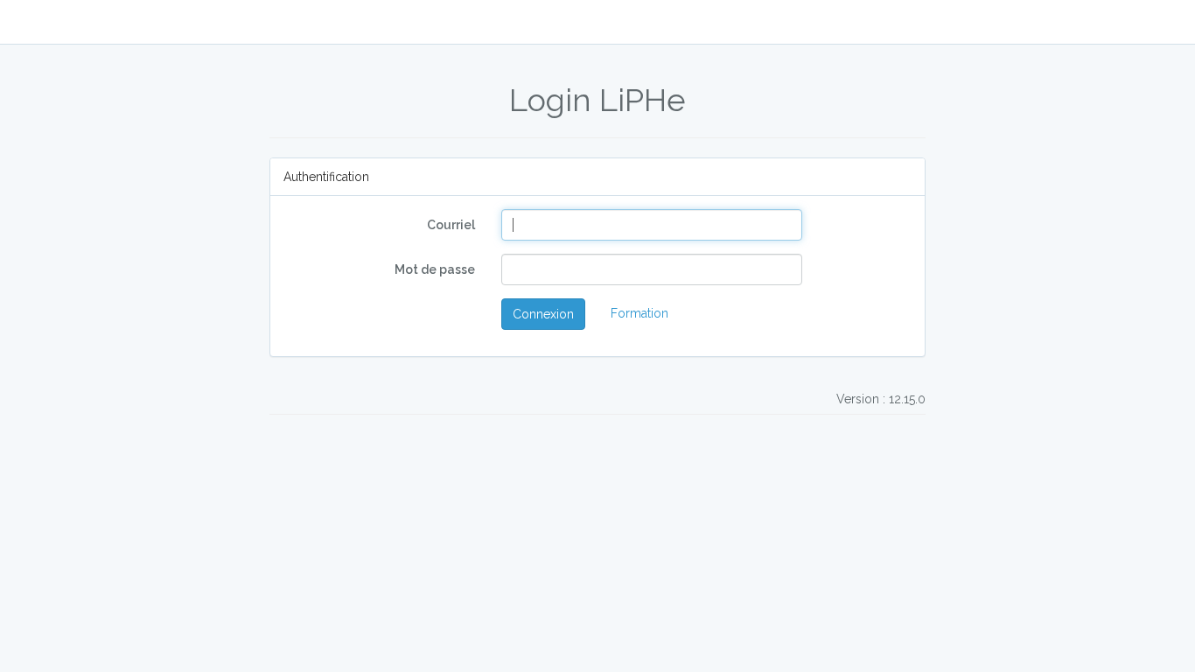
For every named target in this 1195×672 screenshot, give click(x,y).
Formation (639, 313)
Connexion (543, 314)
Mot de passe (435, 269)
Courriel (451, 225)
